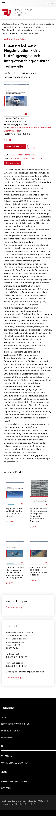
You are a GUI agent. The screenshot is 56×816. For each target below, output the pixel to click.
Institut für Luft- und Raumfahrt (18, 27)
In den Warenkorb (15, 146)
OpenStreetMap (13, 677)
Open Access (12, 163)
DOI (6, 154)
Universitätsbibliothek (14, 762)
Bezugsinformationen (14, 781)
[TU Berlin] (16, 13)
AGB (3, 717)
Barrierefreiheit (10, 730)
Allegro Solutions (24, 804)
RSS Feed (6, 788)
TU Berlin (6, 756)
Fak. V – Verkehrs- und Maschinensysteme (33, 24)
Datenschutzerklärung (15, 724)
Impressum (7, 737)
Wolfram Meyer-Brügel (15, 39)
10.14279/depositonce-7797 (22, 154)
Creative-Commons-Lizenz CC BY (27, 158)
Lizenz (7, 158)
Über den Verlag (14, 607)
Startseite (7, 24)
